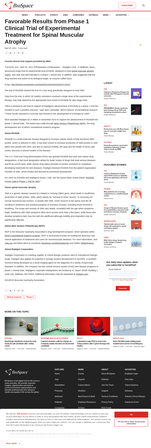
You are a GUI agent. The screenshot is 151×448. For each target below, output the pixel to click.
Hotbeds (93, 15)
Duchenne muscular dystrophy (54, 338)
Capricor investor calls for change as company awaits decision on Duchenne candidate (57, 343)
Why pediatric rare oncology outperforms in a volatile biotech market (116, 194)
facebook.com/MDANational (55, 243)
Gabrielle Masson (103, 349)
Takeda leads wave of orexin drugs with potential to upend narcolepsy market (115, 226)
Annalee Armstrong (110, 247)
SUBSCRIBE (127, 5)
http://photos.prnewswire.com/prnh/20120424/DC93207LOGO (40, 84)
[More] (29, 15)
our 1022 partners (21, 414)
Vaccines (108, 142)
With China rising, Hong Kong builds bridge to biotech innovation (115, 242)
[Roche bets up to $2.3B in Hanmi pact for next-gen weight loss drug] (136, 130)
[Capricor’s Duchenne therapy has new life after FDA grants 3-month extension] (136, 93)
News (25, 15)
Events (54, 15)
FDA (105, 89)
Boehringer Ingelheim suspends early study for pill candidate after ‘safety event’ (20, 343)
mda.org (9, 243)
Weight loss (118, 338)
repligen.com (82, 274)
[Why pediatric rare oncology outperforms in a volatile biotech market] (136, 193)
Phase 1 (30, 297)
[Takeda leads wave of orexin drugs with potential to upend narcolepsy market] (136, 225)
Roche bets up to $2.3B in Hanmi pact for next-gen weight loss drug (116, 131)
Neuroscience (110, 221)
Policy (80, 338)
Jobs (65, 15)
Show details (11, 443)
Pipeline (8, 338)
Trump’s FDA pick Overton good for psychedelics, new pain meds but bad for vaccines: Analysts (116, 210)
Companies (78, 15)
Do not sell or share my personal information (131, 423)
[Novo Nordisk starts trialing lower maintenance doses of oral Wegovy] (129, 326)
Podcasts (40, 15)
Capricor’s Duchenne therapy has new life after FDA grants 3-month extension (116, 94)
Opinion (107, 189)
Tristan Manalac (109, 136)
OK (131, 415)
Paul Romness (108, 198)
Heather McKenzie (110, 99)
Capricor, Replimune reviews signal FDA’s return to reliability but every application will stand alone (115, 176)
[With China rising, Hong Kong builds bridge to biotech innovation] (136, 242)
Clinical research (14, 297)
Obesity (107, 126)
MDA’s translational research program (22, 236)
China (106, 237)
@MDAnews (87, 243)
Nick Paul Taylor (109, 231)
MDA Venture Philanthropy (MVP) (70, 123)
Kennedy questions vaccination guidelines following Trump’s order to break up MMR (116, 147)
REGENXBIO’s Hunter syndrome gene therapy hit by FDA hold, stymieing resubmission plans (116, 110)
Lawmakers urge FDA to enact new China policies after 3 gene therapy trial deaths (93, 343)
